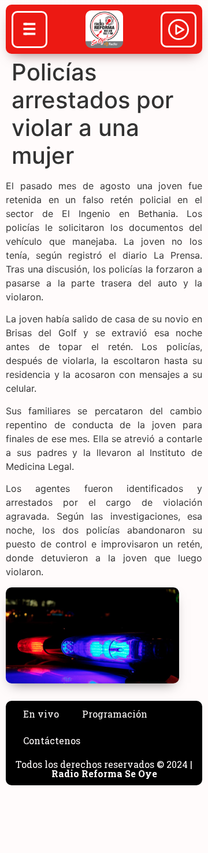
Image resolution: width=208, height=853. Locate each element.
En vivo (41, 714)
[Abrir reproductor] (178, 31)
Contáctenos (51, 740)
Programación (114, 714)
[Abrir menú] (29, 30)
